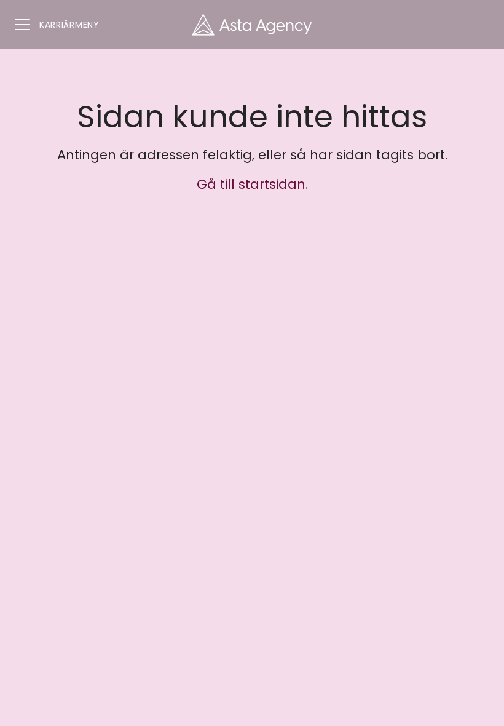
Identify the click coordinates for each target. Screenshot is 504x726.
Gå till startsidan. (252, 184)
